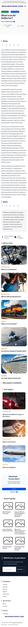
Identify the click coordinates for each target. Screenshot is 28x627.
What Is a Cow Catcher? (9, 324)
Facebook (5, 613)
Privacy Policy (4, 624)
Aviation (4, 348)
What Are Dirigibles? (9, 467)
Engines (5, 591)
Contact (5, 606)
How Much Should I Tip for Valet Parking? (19, 548)
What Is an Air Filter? (9, 442)
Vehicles (5, 584)
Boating (4, 376)
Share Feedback (20, 237)
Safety (3, 321)
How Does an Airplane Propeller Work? (14, 351)
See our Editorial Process (8, 237)
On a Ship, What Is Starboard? (11, 378)
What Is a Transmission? (9, 269)
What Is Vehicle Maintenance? (11, 296)
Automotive (5, 267)
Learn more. (23, 2)
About (4, 604)
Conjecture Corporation (16, 622)
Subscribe (14, 489)
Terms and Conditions (13, 624)
